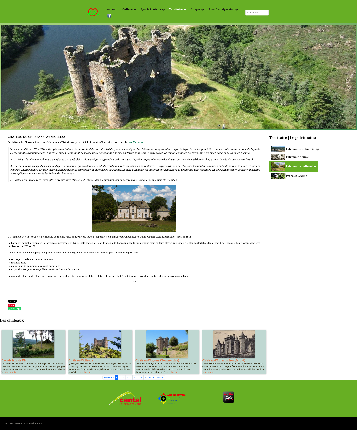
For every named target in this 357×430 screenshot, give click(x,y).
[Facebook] (109, 16)
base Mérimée (135, 142)
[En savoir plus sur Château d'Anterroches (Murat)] (234, 344)
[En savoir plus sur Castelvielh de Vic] (33, 344)
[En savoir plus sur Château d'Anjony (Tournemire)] (167, 344)
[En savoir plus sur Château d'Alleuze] (100, 344)
